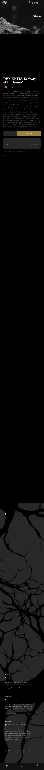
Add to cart (29, 133)
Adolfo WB (29, 752)
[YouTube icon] (21, 755)
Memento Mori (34, 144)
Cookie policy (35, 751)
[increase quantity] (14, 133)
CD (7, 144)
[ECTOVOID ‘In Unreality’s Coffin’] (26, 235)
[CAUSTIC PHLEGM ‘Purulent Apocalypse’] (36, 235)
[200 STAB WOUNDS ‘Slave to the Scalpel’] (8, 404)
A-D (4, 21)
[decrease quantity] (5, 133)
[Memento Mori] (4, 3)
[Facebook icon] (19, 755)
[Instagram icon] (23, 755)
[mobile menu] (41, 3)
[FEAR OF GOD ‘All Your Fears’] (17, 404)
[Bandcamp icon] (25, 755)
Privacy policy (15, 752)
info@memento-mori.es (11, 713)
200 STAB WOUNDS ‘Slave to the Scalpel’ (9, 490)
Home (5, 19)
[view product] (9, 161)
